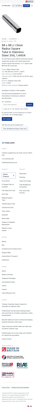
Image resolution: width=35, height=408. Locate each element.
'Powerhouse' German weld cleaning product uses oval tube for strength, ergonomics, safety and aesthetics (17, 313)
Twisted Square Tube (8, 204)
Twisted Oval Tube (7, 207)
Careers (4, 289)
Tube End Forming (25, 181)
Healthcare (5, 260)
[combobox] (29, 406)
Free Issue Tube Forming (24, 192)
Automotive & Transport (10, 256)
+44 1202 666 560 (8, 159)
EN (31, 406)
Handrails (5, 215)
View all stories (6, 339)
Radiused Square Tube (7, 199)
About (4, 271)
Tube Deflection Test (8, 293)
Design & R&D (6, 253)
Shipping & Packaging (8, 278)
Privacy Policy (18, 114)
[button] (31, 5)
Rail (3, 245)
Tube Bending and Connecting (25, 186)
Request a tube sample (7, 229)
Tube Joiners (6, 211)
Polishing (22, 177)
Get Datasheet (6, 101)
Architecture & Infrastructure (11, 249)
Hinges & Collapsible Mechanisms (8, 223)
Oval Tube (5, 194)
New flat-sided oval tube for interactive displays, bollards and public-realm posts (17, 321)
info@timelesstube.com (9, 163)
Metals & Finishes (7, 275)
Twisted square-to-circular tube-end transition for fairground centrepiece (17, 334)
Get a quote (7, 119)
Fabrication (22, 174)
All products (6, 181)
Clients (4, 286)
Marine (4, 241)
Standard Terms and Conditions (20, 387)
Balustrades (5, 218)
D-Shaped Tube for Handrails (8, 186)
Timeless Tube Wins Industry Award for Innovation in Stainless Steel (14, 305)
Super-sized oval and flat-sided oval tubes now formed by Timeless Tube (16, 327)
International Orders (8, 282)
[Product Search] (13, 5)
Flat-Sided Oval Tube (8, 190)
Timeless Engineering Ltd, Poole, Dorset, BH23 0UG (17, 154)
